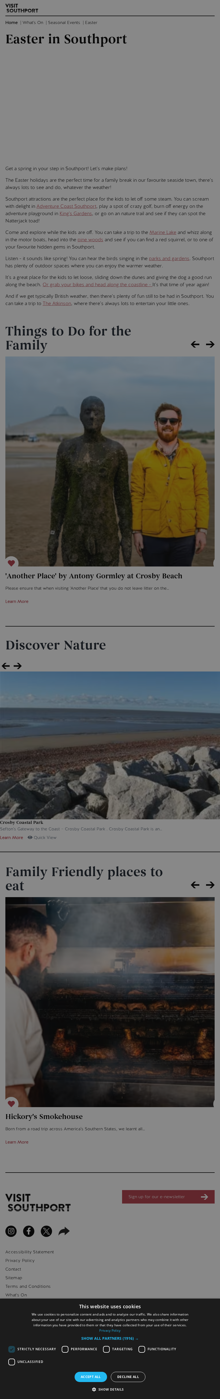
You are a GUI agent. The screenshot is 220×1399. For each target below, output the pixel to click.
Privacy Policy (109, 1330)
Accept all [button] (91, 1376)
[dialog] (110, 1349)
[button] (110, 1338)
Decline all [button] (128, 1376)
